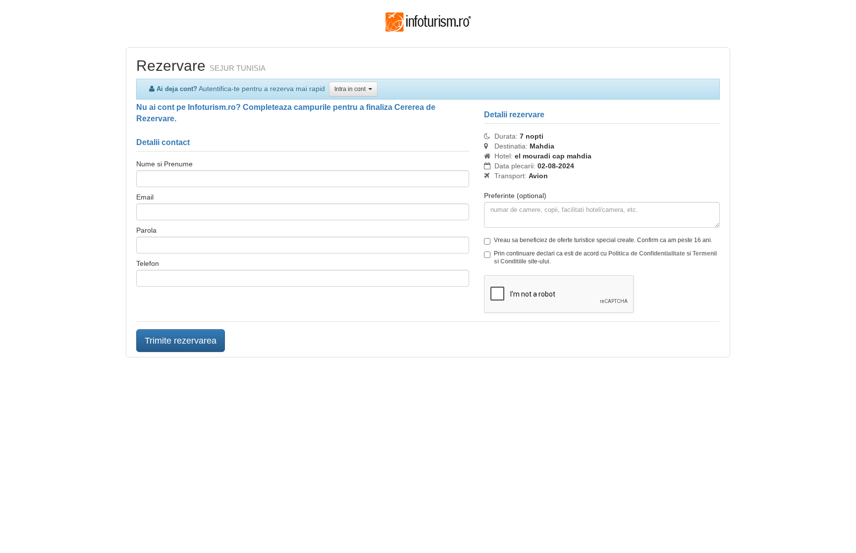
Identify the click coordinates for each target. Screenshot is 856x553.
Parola (146, 230)
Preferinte (515, 196)
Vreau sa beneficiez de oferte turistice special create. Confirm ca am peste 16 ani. (603, 240)
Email (145, 197)
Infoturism (428, 22)
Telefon (147, 263)
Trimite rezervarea (180, 341)
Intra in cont (351, 89)
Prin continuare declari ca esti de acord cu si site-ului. (605, 257)
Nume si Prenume (164, 164)
